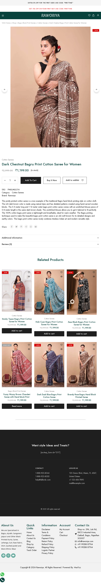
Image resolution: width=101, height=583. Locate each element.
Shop (14, 23)
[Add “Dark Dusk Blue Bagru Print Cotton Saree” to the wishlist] (61, 345)
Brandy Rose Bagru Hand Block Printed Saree (82, 396)
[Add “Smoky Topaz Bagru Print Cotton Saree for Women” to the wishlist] (29, 272)
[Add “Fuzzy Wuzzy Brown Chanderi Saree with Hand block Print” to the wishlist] (29, 345)
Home (8, 23)
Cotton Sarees (42, 23)
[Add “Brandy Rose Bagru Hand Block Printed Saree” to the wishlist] (94, 345)
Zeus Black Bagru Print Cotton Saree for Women (81, 323)
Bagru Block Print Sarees (27, 23)
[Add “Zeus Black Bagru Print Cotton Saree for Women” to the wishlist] (94, 272)
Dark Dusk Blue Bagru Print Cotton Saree (49, 396)
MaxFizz (77, 567)
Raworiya (12, 195)
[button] (17, 330)
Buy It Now (52, 180)
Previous (4, 89)
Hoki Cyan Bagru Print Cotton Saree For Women (49, 323)
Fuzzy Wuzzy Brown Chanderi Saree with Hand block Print (16, 395)
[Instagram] (8, 555)
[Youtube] (13, 555)
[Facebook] (3, 555)
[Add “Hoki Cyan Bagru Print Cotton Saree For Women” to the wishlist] (61, 272)
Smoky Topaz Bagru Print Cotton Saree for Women (17, 320)
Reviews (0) (7, 244)
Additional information (12, 237)
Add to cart (30, 180)
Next (96, 89)
